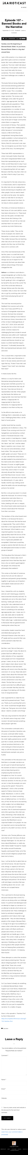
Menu (24, 7)
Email (3, 1089)
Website (4, 1098)
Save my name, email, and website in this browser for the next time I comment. (13, 1110)
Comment (4, 1055)
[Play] (3, 38)
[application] (14, 38)
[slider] (23, 38)
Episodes (5, 1028)
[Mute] (20, 38)
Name (3, 1079)
